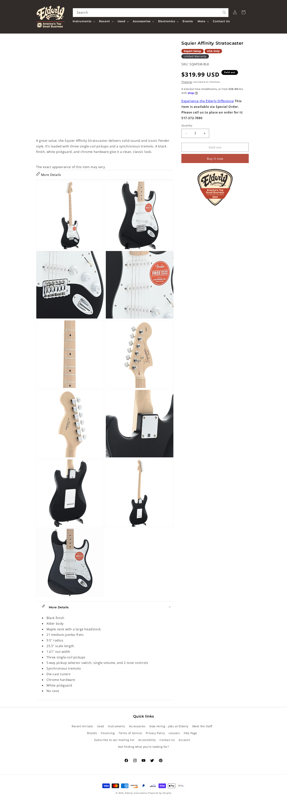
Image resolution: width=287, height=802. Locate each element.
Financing (108, 733)
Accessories (137, 726)
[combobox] (151, 12)
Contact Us (167, 740)
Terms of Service (130, 733)
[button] (83, 21)
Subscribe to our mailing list (114, 740)
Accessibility (147, 740)
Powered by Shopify (159, 792)
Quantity (186, 125)
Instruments (116, 726)
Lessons (174, 733)
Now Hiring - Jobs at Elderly (168, 726)
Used (100, 726)
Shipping (186, 81)
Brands (92, 733)
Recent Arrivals (82, 726)
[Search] (224, 12)
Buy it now (215, 159)
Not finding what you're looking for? (143, 747)
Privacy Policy (155, 733)
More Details (50, 175)
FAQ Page (190, 733)
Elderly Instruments (136, 792)
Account (184, 740)
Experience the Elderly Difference (207, 101)
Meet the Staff (202, 726)
